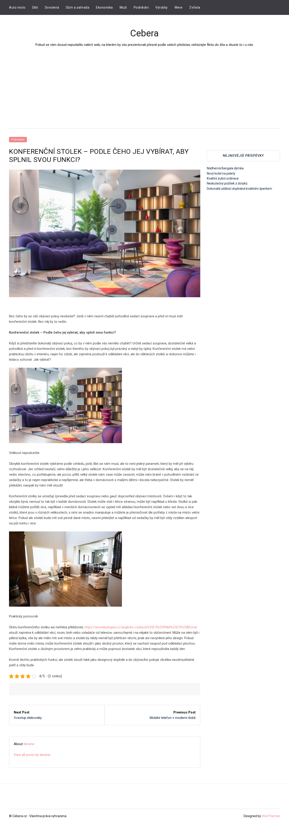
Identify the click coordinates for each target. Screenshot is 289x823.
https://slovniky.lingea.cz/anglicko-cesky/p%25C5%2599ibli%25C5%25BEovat (140, 627)
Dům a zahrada (77, 7)
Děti (35, 7)
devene (29, 744)
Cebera (144, 33)
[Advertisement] (144, 81)
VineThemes (271, 816)
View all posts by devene (32, 755)
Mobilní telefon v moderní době (173, 718)
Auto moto (17, 7)
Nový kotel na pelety (221, 173)
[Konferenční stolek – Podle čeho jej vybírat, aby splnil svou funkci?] (104, 233)
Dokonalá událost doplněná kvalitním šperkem (239, 188)
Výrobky (161, 7)
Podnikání (141, 7)
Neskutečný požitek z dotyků (227, 183)
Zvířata (194, 7)
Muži (123, 7)
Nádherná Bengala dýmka (225, 168)
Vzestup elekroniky (28, 718)
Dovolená (52, 7)
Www (179, 7)
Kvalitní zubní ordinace (223, 178)
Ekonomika (104, 7)
